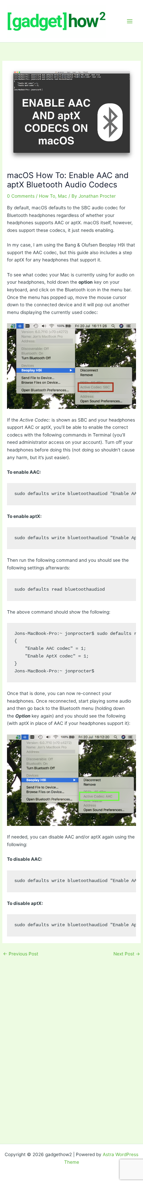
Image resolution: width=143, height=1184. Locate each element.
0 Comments (21, 196)
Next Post (126, 954)
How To (47, 196)
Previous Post (20, 954)
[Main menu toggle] (130, 21)
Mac (62, 196)
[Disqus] (71, 1040)
